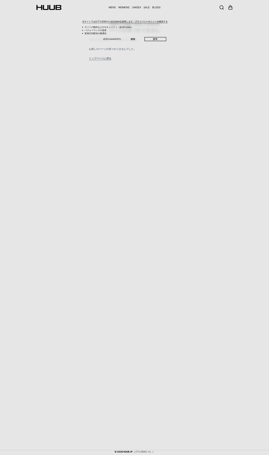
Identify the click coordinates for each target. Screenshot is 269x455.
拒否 (133, 39)
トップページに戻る (100, 58)
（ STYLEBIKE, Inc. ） (143, 451)
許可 (155, 39)
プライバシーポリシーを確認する (151, 21)
